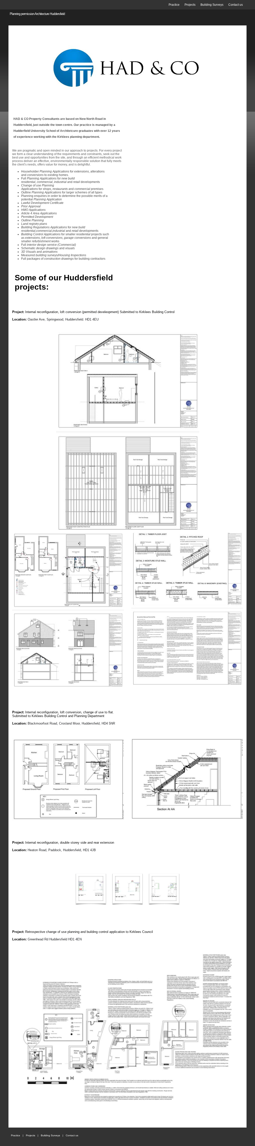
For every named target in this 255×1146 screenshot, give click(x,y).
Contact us (235, 4)
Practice (174, 4)
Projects (190, 4)
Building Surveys (211, 4)
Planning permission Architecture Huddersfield (37, 14)
